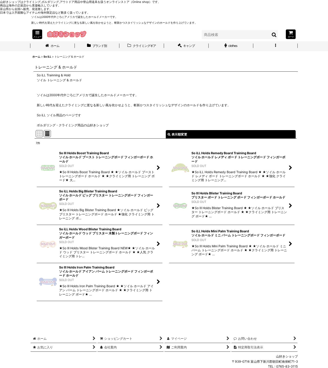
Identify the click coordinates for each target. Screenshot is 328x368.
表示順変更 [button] (179, 134)
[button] (37, 34)
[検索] (274, 34)
